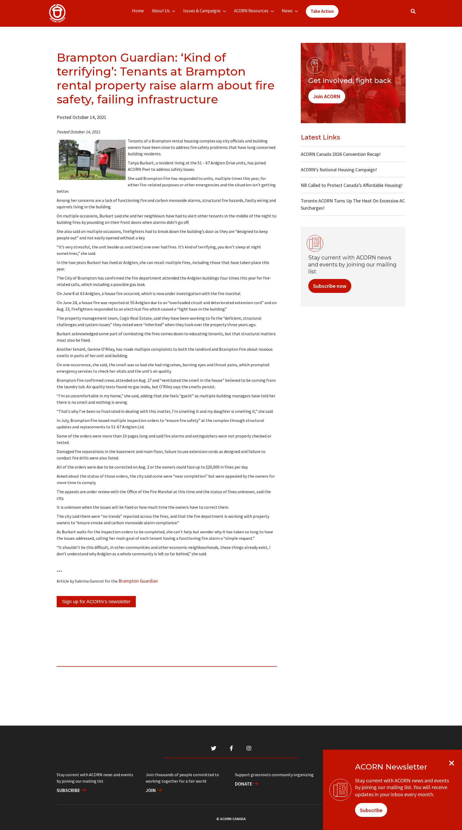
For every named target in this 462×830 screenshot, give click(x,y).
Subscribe (69, 790)
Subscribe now (329, 285)
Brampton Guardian (138, 581)
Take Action (322, 11)
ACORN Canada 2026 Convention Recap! (341, 154)
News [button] (287, 11)
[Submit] (418, 13)
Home (138, 11)
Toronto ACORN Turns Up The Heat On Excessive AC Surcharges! (353, 204)
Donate (244, 784)
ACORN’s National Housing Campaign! (339, 170)
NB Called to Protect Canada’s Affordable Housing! (352, 185)
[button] (413, 11)
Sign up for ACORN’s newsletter (96, 601)
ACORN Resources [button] (251, 11)
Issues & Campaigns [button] (202, 11)
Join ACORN (326, 96)
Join (151, 790)
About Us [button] (161, 11)
